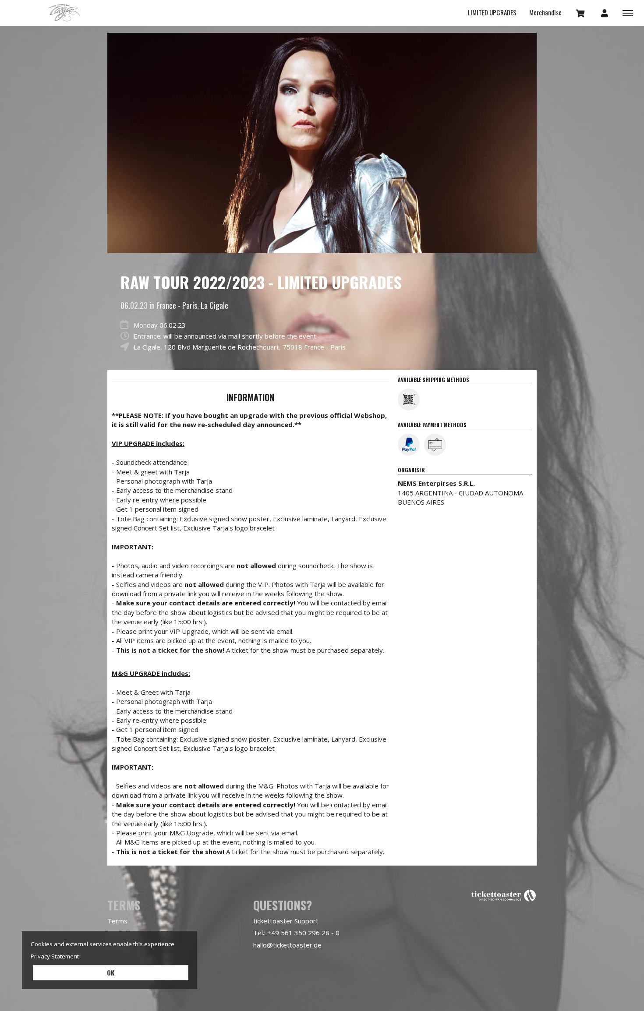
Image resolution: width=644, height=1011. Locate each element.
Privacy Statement (55, 956)
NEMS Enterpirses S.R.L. (436, 483)
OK (110, 972)
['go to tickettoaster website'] (504, 894)
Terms (117, 920)
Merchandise (545, 12)
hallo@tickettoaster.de (287, 944)
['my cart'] (580, 13)
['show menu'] (628, 12)
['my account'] (604, 13)
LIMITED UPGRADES (492, 12)
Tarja (63, 13)
